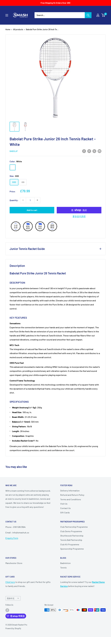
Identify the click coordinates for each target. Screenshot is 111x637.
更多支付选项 (79, 216)
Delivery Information (70, 490)
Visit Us (63, 503)
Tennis (63, 567)
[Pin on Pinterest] (89, 151)
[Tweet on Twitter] (94, 151)
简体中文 (10, 598)
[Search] (88, 15)
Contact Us (65, 508)
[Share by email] (99, 151)
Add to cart (32, 210)
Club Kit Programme (69, 544)
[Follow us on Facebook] (7, 610)
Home (7, 29)
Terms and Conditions (70, 499)
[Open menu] (6, 15)
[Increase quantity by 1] (37, 200)
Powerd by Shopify (13, 628)
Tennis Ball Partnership (71, 540)
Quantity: (14, 200)
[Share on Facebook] (84, 151)
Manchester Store (13, 563)
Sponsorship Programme (72, 548)
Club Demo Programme (71, 531)
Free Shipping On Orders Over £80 (55, 3)
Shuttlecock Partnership (71, 535)
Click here (10, 582)
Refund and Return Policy (72, 495)
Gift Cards (65, 512)
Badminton (65, 563)
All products (18, 29)
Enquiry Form (11, 538)
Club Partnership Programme (74, 527)
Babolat (14, 151)
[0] (103, 15)
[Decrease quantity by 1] (23, 200)
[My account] (98, 15)
